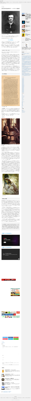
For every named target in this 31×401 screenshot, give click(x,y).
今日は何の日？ (3, 342)
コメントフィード (23, 111)
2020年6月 (23, 89)
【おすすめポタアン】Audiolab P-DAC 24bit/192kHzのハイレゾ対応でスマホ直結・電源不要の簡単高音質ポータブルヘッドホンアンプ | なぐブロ (26, 71)
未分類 (22, 105)
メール (3, 357)
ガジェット (23, 97)
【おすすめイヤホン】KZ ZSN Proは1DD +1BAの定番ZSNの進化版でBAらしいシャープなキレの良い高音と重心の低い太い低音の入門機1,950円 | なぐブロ (26, 64)
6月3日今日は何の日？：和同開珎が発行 (9, 378)
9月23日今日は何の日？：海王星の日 (25, 53)
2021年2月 (23, 83)
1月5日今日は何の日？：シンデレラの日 (9, 382)
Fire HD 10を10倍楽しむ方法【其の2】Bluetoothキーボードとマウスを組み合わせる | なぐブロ (26, 75)
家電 (22, 102)
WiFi (22, 94)
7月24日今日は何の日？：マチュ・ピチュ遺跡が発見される (28, 39)
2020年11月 (23, 85)
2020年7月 (23, 88)
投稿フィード (23, 110)
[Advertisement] (11, 323)
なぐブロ (15, 396)
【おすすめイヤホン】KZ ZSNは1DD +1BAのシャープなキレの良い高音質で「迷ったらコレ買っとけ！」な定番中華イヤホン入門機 (26, 57)
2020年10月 (23, 86)
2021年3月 (23, 82)
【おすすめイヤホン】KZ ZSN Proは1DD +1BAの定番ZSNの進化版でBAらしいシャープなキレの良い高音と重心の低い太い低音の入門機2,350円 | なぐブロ (26, 58)
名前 (3, 355)
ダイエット (23, 99)
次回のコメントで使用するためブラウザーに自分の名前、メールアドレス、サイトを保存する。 (10, 363)
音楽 (22, 107)
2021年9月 (23, 78)
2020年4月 (23, 90)
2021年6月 (23, 80)
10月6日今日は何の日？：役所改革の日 (7, 391)
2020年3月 (23, 91)
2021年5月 (23, 81)
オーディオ (23, 96)
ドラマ (22, 100)
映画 (22, 104)
